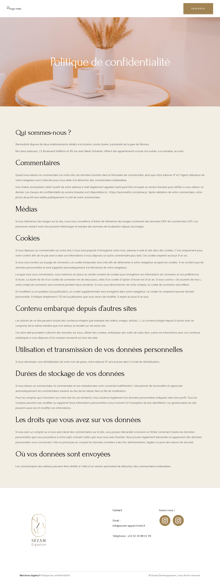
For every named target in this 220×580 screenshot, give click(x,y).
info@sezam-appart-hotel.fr (129, 525)
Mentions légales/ (30, 575)
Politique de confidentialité (55, 575)
